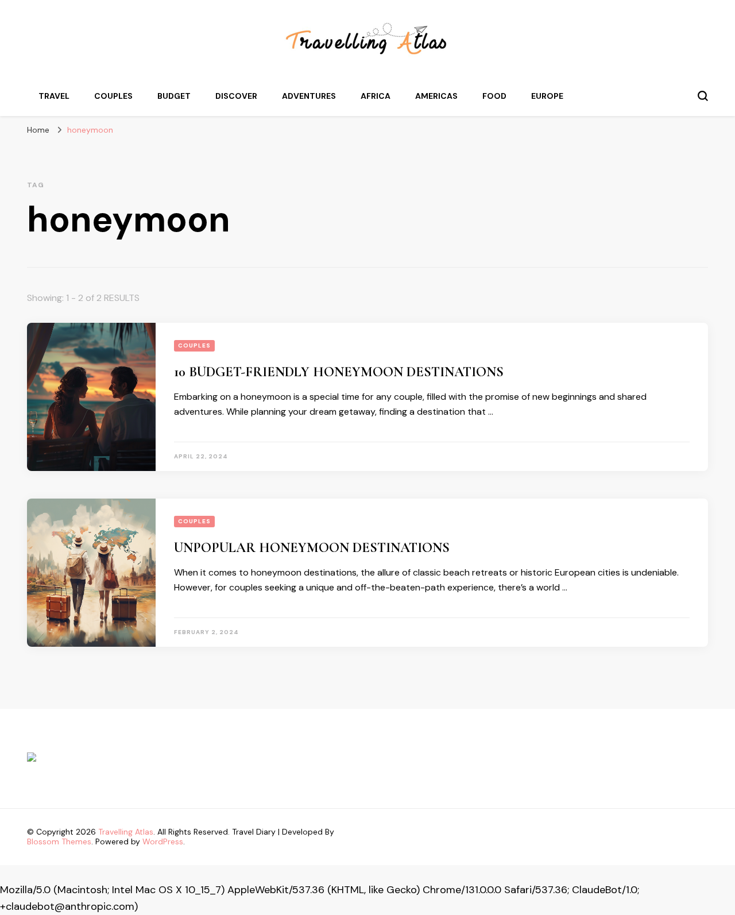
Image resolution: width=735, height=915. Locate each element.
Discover (236, 96)
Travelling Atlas (125, 832)
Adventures (309, 96)
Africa (375, 96)
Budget (174, 96)
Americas (436, 96)
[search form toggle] (703, 96)
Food (494, 96)
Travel (53, 96)
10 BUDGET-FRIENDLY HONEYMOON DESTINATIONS (339, 372)
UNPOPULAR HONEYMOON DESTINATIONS (312, 547)
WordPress (162, 841)
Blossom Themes (59, 841)
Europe (547, 96)
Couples (113, 96)
